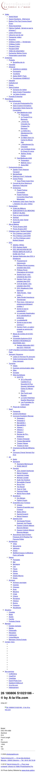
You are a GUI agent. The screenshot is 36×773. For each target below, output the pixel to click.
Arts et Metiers (14, 224)
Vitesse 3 (20, 432)
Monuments (17, 546)
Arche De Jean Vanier (20, 220)
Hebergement (13, 687)
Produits (12, 60)
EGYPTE (20, 377)
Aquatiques (17, 607)
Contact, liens (9, 642)
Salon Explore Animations (22, 105)
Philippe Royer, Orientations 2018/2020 (25, 271)
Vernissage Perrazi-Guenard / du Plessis (24, 522)
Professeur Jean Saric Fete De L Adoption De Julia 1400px (24, 202)
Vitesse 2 (20, 429)
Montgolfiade (17, 174)
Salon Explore (14, 87)
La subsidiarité (22, 320)
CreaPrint (12, 676)
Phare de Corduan (19, 407)
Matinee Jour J (26, 163)
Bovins (15, 603)
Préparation (25, 115)
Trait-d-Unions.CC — (14, 764)
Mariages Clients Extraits (17, 639)
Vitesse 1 (20, 427)
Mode (11, 614)
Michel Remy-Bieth (23, 493)
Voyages (16, 372)
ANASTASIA (13, 16)
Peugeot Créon (14, 46)
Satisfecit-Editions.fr (16, 683)
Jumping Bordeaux (19, 413)
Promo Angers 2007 (20, 229)
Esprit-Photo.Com (15, 680)
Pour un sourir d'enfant (21, 215)
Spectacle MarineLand (25, 464)
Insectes (16, 585)
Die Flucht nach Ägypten (26, 394)
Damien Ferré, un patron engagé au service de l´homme (25, 329)
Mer (14, 562)
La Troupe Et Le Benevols (26, 118)
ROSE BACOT (22, 466)
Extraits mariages (15, 626)
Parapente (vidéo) (15, 37)
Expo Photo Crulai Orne (25, 181)
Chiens (15, 596)
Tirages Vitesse (22, 443)
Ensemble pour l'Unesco (21, 502)
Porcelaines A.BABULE (21, 78)
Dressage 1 (21, 418)
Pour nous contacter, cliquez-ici (15, 765)
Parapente (16, 411)
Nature (11, 557)
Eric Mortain (21, 498)
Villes (15, 544)
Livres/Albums (14, 637)
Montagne (16, 564)
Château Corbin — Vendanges (20, 42)
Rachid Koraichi (22, 514)
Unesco (19, 505)
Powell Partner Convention (22, 191)
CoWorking (13, 674)
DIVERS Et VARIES (20, 69)
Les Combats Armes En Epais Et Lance (28, 150)
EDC (10, 242)
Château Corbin (14, 44)
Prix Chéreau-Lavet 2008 (22, 236)
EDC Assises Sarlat (20, 247)
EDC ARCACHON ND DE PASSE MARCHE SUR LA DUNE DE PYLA (22, 251)
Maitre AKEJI (21, 512)
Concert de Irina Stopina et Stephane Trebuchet (22, 184)
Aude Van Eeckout (23, 480)
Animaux (12, 580)
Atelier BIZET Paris (19, 76)
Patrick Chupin (22, 500)
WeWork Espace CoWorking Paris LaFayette (23, 554)
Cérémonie (13, 635)
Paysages (16, 560)
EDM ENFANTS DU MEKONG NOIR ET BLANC (24, 211)
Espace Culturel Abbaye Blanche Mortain (25, 526)
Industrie (12, 80)
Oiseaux (16, 601)
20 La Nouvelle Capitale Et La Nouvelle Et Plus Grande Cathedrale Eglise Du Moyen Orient (27, 385)
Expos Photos (18, 178)
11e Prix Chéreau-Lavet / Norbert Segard (21, 239)
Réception (12, 633)
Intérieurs (16, 548)
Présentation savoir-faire (17, 55)
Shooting (8, 610)
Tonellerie (16, 74)
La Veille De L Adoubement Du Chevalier (26, 133)
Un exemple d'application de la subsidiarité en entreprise (26, 315)
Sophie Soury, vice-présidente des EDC (24, 275)
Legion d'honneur (15, 32)
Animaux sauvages (19, 582)
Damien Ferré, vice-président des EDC (24, 280)
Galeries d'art (17, 518)
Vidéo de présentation (16, 51)
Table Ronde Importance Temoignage (25, 298)
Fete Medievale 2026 (24, 158)
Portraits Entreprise (15, 96)
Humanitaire (13, 206)
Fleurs (15, 569)
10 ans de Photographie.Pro (23, 103)
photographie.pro (12, 754)
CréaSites (12, 678)
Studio (11, 617)
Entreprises (17, 188)
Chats (15, 594)
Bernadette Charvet (24, 482)
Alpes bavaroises (15, 26)
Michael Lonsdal (22, 477)
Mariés (11, 628)
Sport (11, 409)
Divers (11, 85)
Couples (12, 612)
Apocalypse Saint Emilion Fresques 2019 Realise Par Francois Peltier (22, 536)
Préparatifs (12, 630)
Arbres (15, 571)
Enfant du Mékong (19, 208)
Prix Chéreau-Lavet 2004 (22, 233)
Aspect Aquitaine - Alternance (19, 19)
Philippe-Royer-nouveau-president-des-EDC (26, 266)
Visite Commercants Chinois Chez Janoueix (23, 360)
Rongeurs (16, 598)
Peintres (16, 468)
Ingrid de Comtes (23, 475)
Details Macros (18, 575)
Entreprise (8, 58)
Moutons (16, 591)
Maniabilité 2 (21, 425)
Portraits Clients (14, 621)
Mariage (8, 623)
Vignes (15, 573)
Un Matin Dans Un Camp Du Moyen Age (27, 139)
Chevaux (16, 587)
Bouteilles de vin (19, 62)
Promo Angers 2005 (20, 226)
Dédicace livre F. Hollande (22, 176)
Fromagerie (17, 71)
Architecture (13, 541)
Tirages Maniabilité (23, 441)
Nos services (9, 671)
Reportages (9, 99)
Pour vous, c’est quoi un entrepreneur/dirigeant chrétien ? (25, 304)
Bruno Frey (21, 484)
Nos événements (15, 101)
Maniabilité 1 (21, 423)
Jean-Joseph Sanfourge (25, 471)
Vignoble (12, 64)
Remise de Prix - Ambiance (23, 435)
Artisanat (12, 67)
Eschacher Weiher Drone (18, 53)
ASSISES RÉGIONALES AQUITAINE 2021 (22, 341)
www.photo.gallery (28, 770)
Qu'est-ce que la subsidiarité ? (22, 310)
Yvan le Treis (21, 489)
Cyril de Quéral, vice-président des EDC (24, 284)
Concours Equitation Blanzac (23, 416)
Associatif (16, 222)
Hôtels (15, 366)
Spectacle (16, 461)
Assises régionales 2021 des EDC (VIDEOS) (25, 346)
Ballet (15, 459)
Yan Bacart (21, 487)
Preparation (25, 160)
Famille (11, 619)
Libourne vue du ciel (16, 35)
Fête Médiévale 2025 (24, 112)
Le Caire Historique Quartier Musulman (28, 399)
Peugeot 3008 (14, 48)
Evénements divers (15, 167)
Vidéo (7, 14)
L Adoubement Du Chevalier (27, 145)
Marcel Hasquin (22, 473)
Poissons (16, 605)
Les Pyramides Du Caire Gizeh (27, 403)
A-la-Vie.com (13, 685)
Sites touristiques (19, 375)
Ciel (14, 566)
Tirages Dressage (23, 439)
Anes (14, 589)
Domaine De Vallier (20, 89)
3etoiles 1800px (18, 245)
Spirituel (16, 217)
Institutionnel (13, 83)
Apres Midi (24, 165)
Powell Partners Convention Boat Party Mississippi (25, 196)
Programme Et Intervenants (22, 262)
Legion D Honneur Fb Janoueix (24, 356)
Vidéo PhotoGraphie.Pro (24, 766)
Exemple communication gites (23, 368)
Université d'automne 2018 (22, 338)
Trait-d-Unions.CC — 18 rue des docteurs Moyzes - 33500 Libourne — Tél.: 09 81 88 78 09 (18, 759)
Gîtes (14, 370)
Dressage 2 (21, 420)
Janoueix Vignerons (16, 354)
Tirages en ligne (22, 445)
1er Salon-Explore (19, 94)
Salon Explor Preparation (22, 92)
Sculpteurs (16, 496)
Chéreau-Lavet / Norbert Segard (20, 231)
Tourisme (12, 363)
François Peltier (22, 491)
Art (10, 457)
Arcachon (12, 39)
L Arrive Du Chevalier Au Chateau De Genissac (25, 125)
